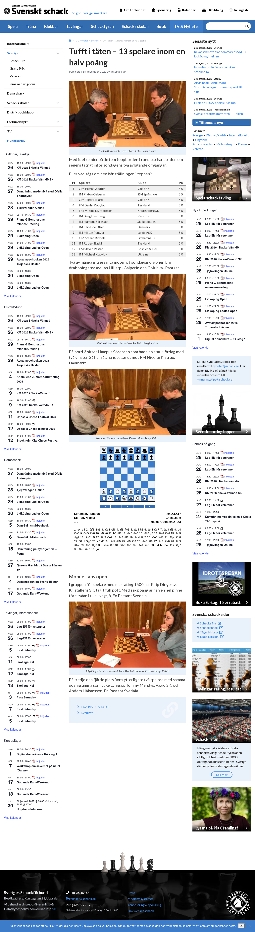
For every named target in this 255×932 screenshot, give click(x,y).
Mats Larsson (209, 636)
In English (241, 10)
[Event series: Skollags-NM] (33, 669)
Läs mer (222, 774)
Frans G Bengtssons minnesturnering (31, 221)
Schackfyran (102, 26)
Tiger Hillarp (208, 632)
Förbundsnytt (17, 122)
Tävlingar (74, 26)
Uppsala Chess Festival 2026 (36, 417)
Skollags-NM (25, 662)
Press (131, 893)
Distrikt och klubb (20, 112)
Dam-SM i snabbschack (33, 525)
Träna (31, 26)
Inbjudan (40, 163)
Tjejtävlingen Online (30, 208)
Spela (13, 26)
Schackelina (207, 623)
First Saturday (26, 650)
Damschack (15, 93)
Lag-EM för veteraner (31, 626)
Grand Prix (17, 68)
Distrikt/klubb (216, 135)
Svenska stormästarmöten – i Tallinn (218, 113)
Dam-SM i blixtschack (31, 537)
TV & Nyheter (186, 26)
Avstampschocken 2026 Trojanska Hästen (33, 362)
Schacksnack (208, 627)
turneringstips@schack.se (214, 379)
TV (9, 131)
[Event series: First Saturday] (33, 645)
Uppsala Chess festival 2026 (36, 429)
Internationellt (18, 43)
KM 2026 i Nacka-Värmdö (33, 168)
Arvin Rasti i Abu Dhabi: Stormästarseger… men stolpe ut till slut (218, 87)
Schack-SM (18, 61)
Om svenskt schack (141, 911)
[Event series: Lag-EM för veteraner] (222, 500)
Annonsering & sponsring (144, 905)
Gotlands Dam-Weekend (33, 593)
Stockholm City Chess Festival (37, 440)
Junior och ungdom (21, 84)
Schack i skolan (135, 26)
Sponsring (163, 10)
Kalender (189, 10)
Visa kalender (12, 296)
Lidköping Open (28, 236)
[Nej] (250, 926)
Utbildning (215, 10)
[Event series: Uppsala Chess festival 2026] (33, 423)
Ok (241, 925)
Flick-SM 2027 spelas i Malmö (215, 103)
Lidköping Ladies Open (33, 248)
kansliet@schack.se (82, 898)
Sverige (12, 53)
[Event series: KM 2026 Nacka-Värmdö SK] (33, 400)
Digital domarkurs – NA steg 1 (37, 754)
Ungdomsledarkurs (30, 809)
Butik (161, 26)
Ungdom (201, 140)
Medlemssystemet (140, 898)
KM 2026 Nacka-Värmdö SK (35, 179)
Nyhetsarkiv (16, 140)
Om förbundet (135, 10)
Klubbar (51, 26)
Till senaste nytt (210, 122)
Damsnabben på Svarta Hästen (38, 582)
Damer (242, 144)
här (54, 909)
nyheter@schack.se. (226, 366)
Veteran (15, 76)
